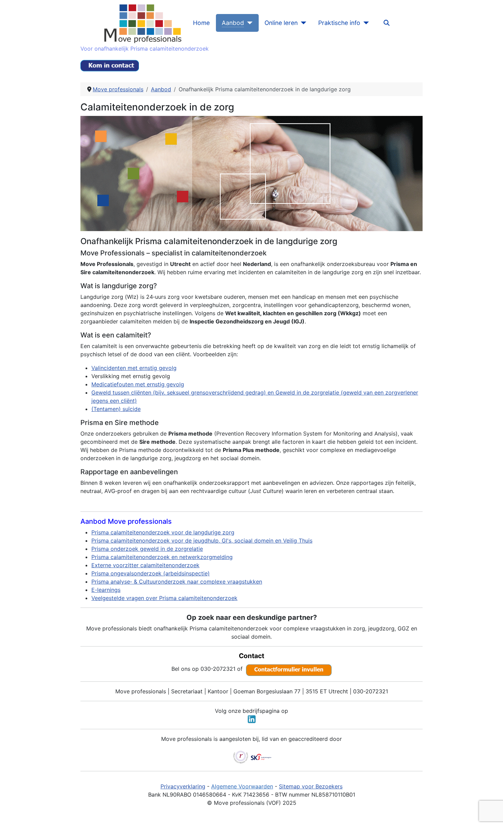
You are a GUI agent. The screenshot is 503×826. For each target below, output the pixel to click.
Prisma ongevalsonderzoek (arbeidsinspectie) (150, 573)
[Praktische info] (364, 23)
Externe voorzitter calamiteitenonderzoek (145, 565)
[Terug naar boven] (491, 813)
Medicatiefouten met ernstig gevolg (137, 384)
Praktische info (339, 22)
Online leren (281, 22)
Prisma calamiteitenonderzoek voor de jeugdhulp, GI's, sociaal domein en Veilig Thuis (201, 540)
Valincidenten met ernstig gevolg (134, 367)
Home (201, 22)
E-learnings (105, 589)
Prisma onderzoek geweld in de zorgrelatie (147, 548)
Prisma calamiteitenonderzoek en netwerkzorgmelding (162, 557)
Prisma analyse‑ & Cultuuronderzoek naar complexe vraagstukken (176, 581)
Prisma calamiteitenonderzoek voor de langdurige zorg (162, 532)
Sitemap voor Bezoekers (311, 786)
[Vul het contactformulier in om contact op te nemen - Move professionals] (289, 668)
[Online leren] (302, 23)
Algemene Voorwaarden (242, 786)
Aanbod (233, 22)
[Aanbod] (248, 23)
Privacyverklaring (182, 786)
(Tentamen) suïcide (116, 408)
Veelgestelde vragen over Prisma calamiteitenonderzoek (164, 598)
